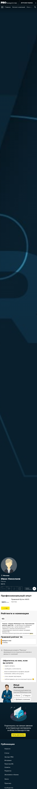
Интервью (7, 760)
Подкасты (7, 771)
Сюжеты (7, 767)
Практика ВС (8, 764)
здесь (31, 633)
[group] (8, 7)
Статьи (6, 753)
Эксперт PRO (8, 757)
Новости (7, 749)
